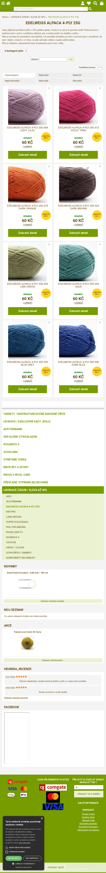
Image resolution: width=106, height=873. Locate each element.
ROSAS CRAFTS (14, 532)
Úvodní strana (88, 814)
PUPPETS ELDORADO (17, 522)
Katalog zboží (88, 817)
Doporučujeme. (12, 75)
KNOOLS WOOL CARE (16, 474)
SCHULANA (10, 452)
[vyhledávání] (96, 4)
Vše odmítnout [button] (32, 858)
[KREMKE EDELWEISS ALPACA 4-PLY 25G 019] (27, 183)
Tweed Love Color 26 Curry (27, 632)
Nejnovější (43, 81)
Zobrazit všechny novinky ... (53, 601)
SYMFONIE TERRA (14, 459)
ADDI (8, 496)
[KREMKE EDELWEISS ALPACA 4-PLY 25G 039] (27, 340)
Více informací (24, 843)
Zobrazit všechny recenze (16, 698)
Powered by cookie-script (23, 867)
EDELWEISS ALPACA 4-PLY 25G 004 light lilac (27, 129)
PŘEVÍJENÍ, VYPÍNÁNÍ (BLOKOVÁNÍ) (25, 482)
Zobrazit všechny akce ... (53, 660)
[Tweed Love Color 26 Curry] (27, 643)
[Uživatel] (90, 4)
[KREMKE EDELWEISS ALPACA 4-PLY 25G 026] (27, 262)
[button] (23, 863)
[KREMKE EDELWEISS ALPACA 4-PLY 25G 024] (78, 183)
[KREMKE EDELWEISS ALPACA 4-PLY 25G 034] (78, 262)
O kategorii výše (14, 50)
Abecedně (77, 81)
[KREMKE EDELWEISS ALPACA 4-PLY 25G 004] (27, 105)
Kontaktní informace (88, 827)
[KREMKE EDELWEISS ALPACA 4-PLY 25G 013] (78, 105)
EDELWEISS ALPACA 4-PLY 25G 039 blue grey (27, 363)
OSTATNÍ (11, 542)
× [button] (42, 818)
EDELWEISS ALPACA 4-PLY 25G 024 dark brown (78, 207)
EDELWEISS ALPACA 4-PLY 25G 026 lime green (27, 285)
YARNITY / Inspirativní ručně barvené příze (34, 414)
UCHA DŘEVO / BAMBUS (18, 552)
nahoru (101, 868)
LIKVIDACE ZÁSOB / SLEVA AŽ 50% (25, 490)
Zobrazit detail (27, 154)
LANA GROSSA (13, 516)
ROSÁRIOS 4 (11, 444)
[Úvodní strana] (9, 4)
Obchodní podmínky (88, 823)
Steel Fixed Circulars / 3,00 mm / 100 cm (27, 573)
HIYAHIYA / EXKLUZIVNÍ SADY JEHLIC (27, 421)
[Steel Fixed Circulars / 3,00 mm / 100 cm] (27, 584)
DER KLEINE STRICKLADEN (20, 436)
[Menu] (3, 3)
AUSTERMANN (12, 429)
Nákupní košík (88, 820)
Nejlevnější (43, 75)
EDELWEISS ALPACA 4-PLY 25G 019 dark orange (27, 207)
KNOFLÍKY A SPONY (16, 467)
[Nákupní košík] (103, 4)
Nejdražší (77, 75)
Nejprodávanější (12, 81)
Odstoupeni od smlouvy (88, 830)
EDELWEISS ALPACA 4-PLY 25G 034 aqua (78, 285)
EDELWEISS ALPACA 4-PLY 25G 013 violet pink (78, 129)
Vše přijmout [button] (14, 858)
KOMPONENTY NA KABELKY (20, 557)
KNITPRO (11, 511)
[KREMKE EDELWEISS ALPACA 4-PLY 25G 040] (78, 340)
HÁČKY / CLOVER (15, 547)
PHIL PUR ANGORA (16, 527)
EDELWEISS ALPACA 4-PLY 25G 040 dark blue (78, 363)
